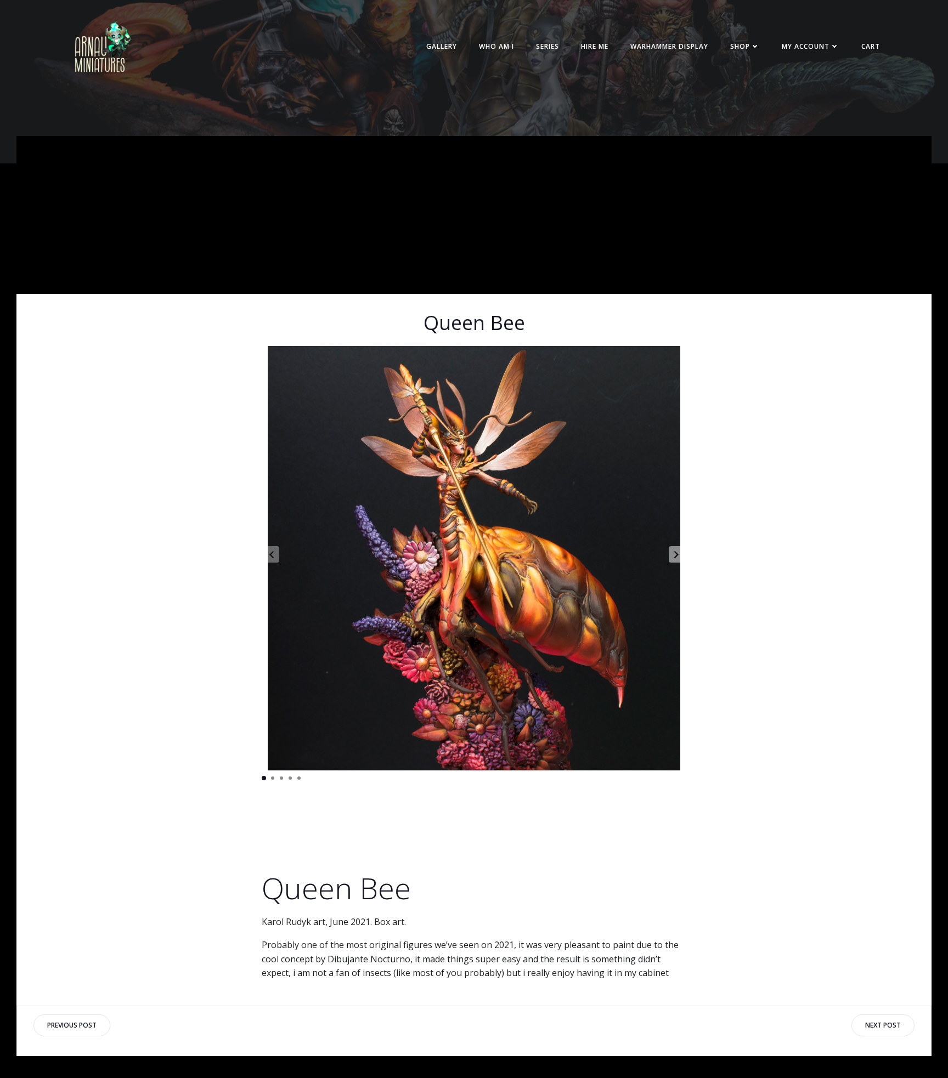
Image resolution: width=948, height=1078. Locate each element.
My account (806, 46)
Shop (740, 46)
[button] (676, 554)
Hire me (594, 46)
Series (547, 46)
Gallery (441, 46)
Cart (870, 46)
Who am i (496, 46)
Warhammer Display (669, 46)
